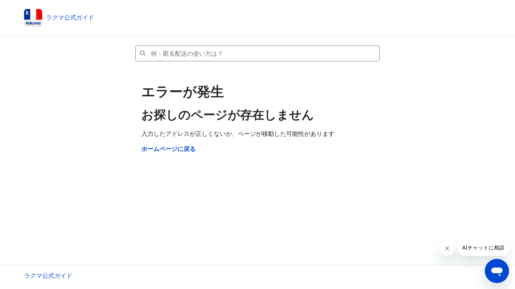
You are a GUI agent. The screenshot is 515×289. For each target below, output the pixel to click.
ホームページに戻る (168, 148)
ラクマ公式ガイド (48, 275)
